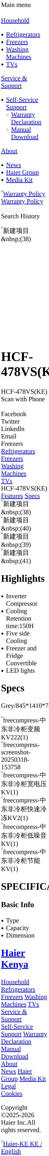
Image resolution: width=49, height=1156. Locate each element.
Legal (8, 1086)
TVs (33, 1004)
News (8, 1071)
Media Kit (32, 1078)
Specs (32, 495)
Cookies (11, 1093)
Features (12, 495)
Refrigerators (18, 989)
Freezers (12, 996)
